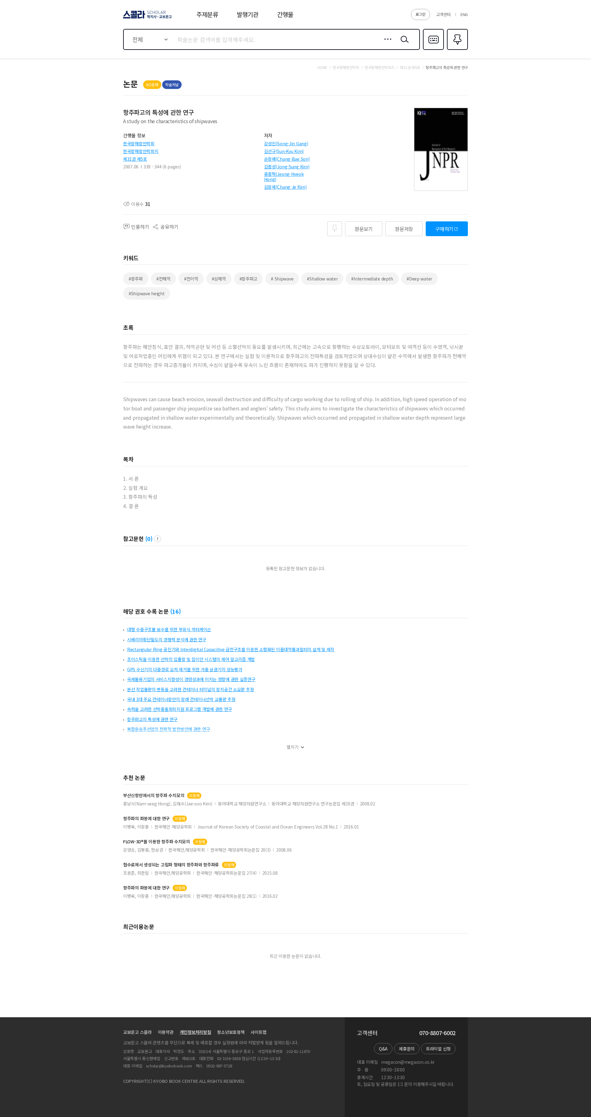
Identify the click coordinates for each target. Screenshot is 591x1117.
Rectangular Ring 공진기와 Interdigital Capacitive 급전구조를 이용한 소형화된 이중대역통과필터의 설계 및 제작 (230, 649)
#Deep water (419, 279)
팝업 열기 (157, 538)
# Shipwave (282, 279)
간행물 (285, 14)
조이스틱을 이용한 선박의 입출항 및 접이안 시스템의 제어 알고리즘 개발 (191, 659)
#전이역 (191, 279)
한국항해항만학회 (139, 143)
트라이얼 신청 (438, 1049)
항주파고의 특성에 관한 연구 (152, 719)
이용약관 (166, 1032)
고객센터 (443, 14)
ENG (464, 14)
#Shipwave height (147, 293)
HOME (322, 67)
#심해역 (219, 279)
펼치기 (293, 747)
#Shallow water (322, 279)
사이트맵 (258, 1032)
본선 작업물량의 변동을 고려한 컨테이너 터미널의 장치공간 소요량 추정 (190, 689)
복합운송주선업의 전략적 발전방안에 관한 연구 (168, 729)
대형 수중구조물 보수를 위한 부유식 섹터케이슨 (169, 629)
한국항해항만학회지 (140, 151)
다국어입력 (433, 49)
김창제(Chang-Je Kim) (285, 187)
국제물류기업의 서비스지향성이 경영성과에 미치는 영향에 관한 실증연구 (191, 679)
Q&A (383, 1049)
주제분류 (207, 14)
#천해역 (163, 279)
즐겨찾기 (457, 49)
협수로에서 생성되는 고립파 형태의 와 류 (171, 865)
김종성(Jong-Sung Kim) (287, 166)
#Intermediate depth (372, 279)
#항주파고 (248, 279)
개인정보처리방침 (195, 1032)
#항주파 (136, 279)
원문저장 (404, 228)
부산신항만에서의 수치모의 (153, 795)
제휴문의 (407, 1049)
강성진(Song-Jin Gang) (286, 143)
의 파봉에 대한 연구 (146, 818)
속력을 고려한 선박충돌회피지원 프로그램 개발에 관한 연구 (179, 709)
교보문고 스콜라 (137, 1032)
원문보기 (364, 228)
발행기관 (248, 14)
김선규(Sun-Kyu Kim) (284, 151)
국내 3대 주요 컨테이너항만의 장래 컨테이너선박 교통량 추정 (181, 699)
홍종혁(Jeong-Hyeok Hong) (284, 176)
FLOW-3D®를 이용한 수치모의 (156, 842)
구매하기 (444, 228)
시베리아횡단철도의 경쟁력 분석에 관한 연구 (166, 639)
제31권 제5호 (135, 159)
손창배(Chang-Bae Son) (287, 159)
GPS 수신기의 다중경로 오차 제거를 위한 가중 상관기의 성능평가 (184, 669)
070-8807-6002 (437, 1033)
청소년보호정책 (230, 1032)
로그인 (420, 14)
